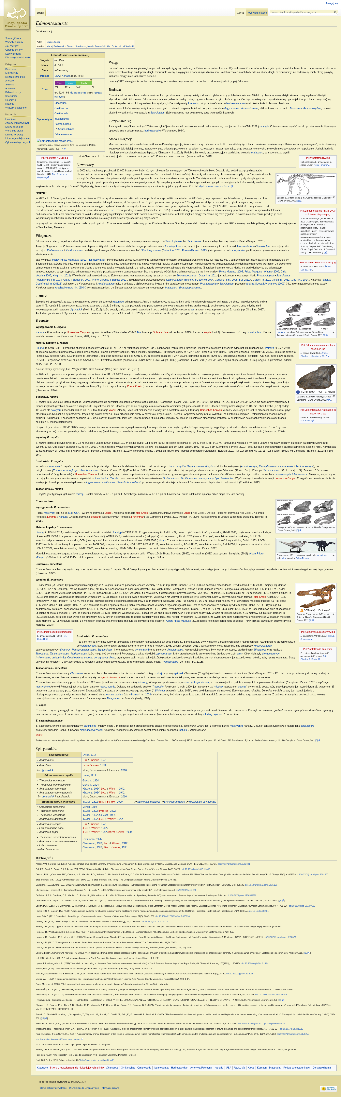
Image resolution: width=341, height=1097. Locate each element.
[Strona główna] (17, 16)
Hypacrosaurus (271, 470)
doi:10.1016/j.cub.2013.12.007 (155, 921)
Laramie (51, 516)
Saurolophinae (66, 129)
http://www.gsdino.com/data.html (95, 1060)
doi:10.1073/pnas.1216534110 (242, 895)
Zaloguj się (332, 3)
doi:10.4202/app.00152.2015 (239, 973)
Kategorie (42, 1067)
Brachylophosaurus (190, 287)
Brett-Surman (90, 765)
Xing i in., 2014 (299, 279)
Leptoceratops (164, 653)
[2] (324, 252)
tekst (284, 558)
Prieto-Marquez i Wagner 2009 (262, 271)
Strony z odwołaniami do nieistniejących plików (77, 1067)
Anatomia (10, 88)
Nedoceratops (79, 653)
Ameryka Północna (201, 1067)
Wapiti (207, 332)
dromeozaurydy (271, 653)
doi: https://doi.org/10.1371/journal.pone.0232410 (261, 1023)
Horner (135, 694)
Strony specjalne (14, 127)
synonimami (142, 649)
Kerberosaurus (55, 250)
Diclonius (160, 690)
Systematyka (44, 119)
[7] (62, 149)
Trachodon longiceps (148, 801)
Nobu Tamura (320, 165)
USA (57, 76)
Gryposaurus (231, 108)
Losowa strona (13, 53)
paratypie (264, 126)
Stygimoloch (104, 649)
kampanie (54, 466)
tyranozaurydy (283, 474)
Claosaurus (76, 673)
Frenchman (137, 516)
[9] (280, 900)
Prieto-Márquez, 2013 (194, 250)
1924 (96, 780)
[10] (306, 953)
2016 (124, 770)
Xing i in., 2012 (61, 275)
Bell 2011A (245, 279)
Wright (95, 760)
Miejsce (44, 76)
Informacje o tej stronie (17, 138)
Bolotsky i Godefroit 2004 (198, 279)
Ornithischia (61, 108)
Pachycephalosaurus (84, 649)
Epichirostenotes (224, 478)
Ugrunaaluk (76, 309)
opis (239, 653)
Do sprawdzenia (322, 1067)
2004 (148, 694)
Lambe (85, 755)
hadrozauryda (107, 686)
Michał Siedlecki (126, 46)
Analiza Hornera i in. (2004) (70, 287)
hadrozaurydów (177, 466)
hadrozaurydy (152, 130)
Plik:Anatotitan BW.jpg (318, 158)
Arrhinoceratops (304, 466)
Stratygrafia (11, 96)
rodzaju (80, 494)
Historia (9, 103)
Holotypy (281, 332)
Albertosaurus (299, 474)
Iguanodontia (61, 118)
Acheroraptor (43, 657)
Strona (40, 12)
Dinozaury (10, 69)
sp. (193, 309)
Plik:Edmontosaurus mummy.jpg (54, 632)
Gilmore (87, 780)
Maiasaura (296, 108)
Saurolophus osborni (129, 482)
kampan (98, 93)
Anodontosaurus (89, 470)
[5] (297, 530)
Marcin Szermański (96, 46)
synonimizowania (110, 677)
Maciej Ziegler (53, 42)
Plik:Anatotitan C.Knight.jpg (318, 649)
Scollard (95, 516)
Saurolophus (157, 112)
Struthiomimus (188, 478)
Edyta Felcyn (302, 558)
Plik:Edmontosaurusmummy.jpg (318, 632)
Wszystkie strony (14, 42)
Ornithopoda (61, 113)
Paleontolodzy (13, 92)
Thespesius (113, 698)
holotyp (162, 540)
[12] (43, 1018)
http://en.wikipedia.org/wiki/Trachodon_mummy (58, 1039)
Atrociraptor (101, 478)
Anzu (112, 657)
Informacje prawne (110, 1088)
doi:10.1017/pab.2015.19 (291, 1029)
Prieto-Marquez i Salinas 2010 (109, 279)
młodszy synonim (213, 714)
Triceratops (260, 649)
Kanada (66, 76)
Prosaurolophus (312, 108)
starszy (242, 686)
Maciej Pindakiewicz (56, 46)
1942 (103, 760)
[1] (297, 201)
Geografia (10, 100)
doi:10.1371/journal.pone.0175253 (293, 1034)
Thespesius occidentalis (202, 801)
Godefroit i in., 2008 (226, 279)
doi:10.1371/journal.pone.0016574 (280, 937)
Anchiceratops (249, 466)
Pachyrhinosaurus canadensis (276, 466)
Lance (108, 513)
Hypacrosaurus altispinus (201, 466)
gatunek (179, 673)
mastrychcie (43, 686)
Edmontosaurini (63, 134)
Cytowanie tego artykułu (18, 142)
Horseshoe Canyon (78, 332)
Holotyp (40, 348)
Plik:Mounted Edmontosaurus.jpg (318, 262)
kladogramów (237, 250)
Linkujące (10, 119)
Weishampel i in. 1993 (49, 279)
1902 (113, 811)
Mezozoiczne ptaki (15, 77)
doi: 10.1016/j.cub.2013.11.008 (195, 869)
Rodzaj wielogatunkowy (296, 1067)
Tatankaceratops (59, 653)
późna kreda (80, 93)
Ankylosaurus (175, 649)
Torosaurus (42, 653)
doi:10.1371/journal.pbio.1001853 (312, 874)
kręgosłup (193, 103)
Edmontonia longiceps (65, 470)
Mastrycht (275, 1067)
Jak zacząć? (12, 46)
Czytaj (240, 12)
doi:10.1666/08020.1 (259, 911)
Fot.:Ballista (306, 420)
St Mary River (161, 332)
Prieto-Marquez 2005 (231, 271)
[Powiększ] (333, 197)
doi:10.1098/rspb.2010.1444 (255, 963)
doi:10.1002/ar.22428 (186, 890)
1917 (93, 755)
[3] (324, 335)
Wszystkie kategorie (16, 107)
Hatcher (104, 811)
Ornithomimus (171, 478)
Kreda (251, 1067)
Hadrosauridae (62, 124)
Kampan (262, 1067)
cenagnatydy (206, 478)
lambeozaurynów (235, 103)
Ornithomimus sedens (79, 657)
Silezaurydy (11, 73)
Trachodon (158, 686)
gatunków (118, 301)
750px (39, 735)
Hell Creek (142, 513)
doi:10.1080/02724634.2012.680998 (173, 916)
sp (112, 210)
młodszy (219, 686)
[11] (280, 1000)
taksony (142, 682)
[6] (310, 620)
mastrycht (59, 97)
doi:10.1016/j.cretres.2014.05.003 (271, 994)
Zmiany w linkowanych (17, 123)
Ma (71, 92)
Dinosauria (60, 103)
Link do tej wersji (14, 134)
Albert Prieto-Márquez (178, 620)
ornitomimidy (59, 657)
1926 (99, 839)
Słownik (9, 84)
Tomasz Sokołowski (76, 46)
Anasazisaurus (249, 108)
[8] (316, 740)
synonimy (321, 555)
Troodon (114, 478)
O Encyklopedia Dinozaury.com (84, 1088)
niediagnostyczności (91, 730)
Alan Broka (112, 46)
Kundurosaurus (74, 250)
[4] (327, 400)
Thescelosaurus (263, 645)
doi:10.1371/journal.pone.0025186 (261, 885)
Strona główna (13, 38)
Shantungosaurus (151, 250)
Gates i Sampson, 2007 (76, 279)
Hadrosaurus (194, 241)
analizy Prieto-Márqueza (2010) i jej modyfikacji (79, 259)
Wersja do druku (14, 130)
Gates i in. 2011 (172, 250)
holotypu (56, 410)
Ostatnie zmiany (13, 49)
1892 (95, 801)
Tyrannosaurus (169, 661)
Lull (84, 760)
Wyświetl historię (257, 12)
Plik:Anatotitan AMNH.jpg (54, 158)
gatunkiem (90, 725)
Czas (45, 89)
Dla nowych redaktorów (18, 57)
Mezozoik (239, 1067)
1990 (103, 765)
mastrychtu (254, 332)
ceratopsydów (88, 645)
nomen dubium (114, 694)
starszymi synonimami (196, 682)
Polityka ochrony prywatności (53, 1088)
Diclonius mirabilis (174, 801)
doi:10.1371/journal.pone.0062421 (234, 864)
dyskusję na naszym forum (214, 186)
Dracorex (65, 649)
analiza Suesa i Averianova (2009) (265, 283)
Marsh (87, 801)
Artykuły (9, 80)
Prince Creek (134, 386)
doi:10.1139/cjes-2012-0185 (302, 906)
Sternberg (88, 839)
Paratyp (269, 348)
